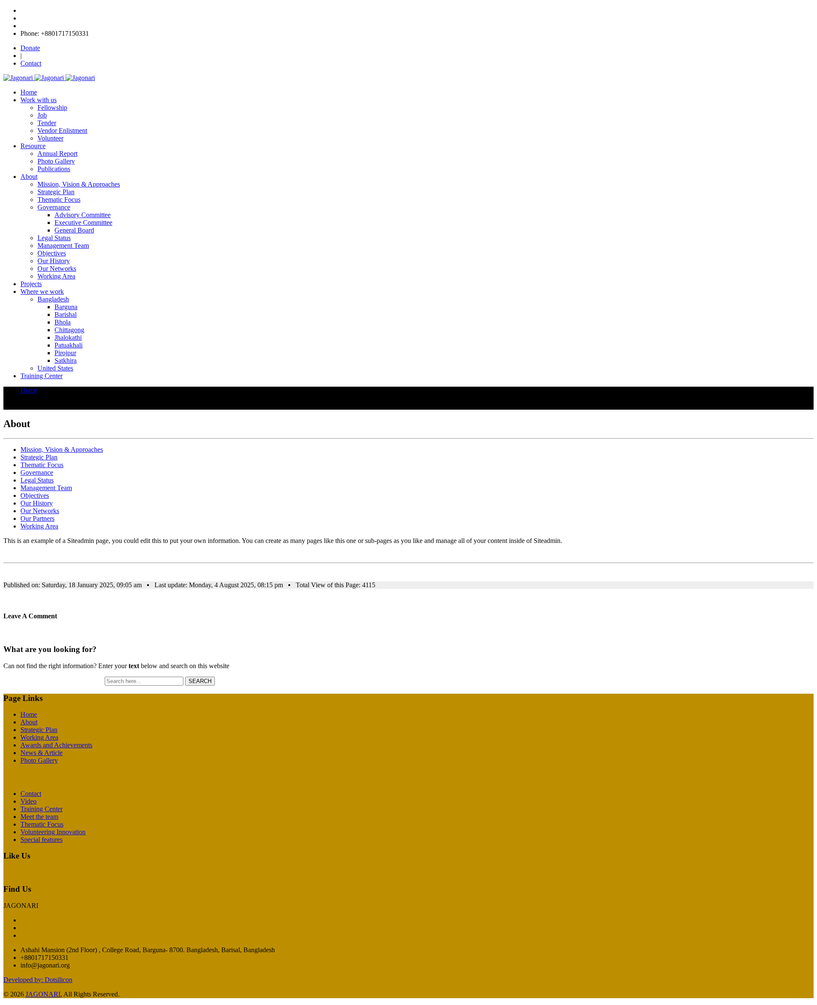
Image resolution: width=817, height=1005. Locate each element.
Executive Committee (83, 222)
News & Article (41, 752)
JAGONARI (43, 994)
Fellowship (52, 107)
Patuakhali (68, 345)
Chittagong (69, 329)
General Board (74, 230)
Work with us (38, 99)
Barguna (65, 306)
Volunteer (50, 138)
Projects (31, 283)
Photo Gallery (56, 161)
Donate (30, 48)
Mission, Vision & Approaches (78, 184)
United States (55, 368)
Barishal (65, 314)
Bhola (62, 322)
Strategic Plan (55, 191)
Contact (30, 63)
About (28, 176)
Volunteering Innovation (53, 832)
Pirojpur (65, 352)
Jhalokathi (68, 337)
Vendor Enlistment (62, 130)
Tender (46, 122)
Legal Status (54, 237)
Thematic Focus (58, 199)
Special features (41, 839)
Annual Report (57, 153)
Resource (33, 145)
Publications (53, 168)
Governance (53, 207)
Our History (53, 260)
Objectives (51, 253)
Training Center (41, 375)
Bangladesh (53, 299)
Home (28, 92)
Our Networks (56, 268)
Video (28, 801)
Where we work (42, 291)
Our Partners (37, 518)
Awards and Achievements (56, 745)
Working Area (56, 276)
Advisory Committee (82, 214)
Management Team (63, 245)
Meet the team (39, 816)
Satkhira (65, 360)
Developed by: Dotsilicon (37, 979)
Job (42, 115)
